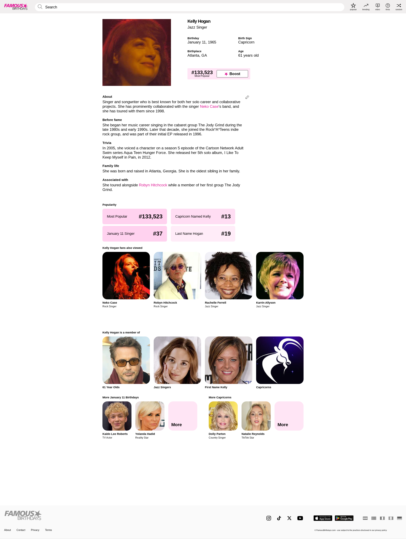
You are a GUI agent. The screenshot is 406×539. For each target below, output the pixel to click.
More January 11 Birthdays (120, 397)
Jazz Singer (197, 27)
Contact (20, 530)
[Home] (102, 515)
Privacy (35, 530)
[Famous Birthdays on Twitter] (289, 518)
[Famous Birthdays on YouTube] (300, 518)
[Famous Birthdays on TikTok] (279, 518)
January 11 (196, 42)
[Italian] (391, 518)
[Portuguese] (373, 518)
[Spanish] (365, 518)
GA (204, 55)
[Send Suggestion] (247, 98)
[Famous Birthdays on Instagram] (268, 518)
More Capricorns (220, 397)
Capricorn (246, 42)
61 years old (248, 55)
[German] (399, 518)
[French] (382, 518)
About (7, 530)
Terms (48, 530)
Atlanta (193, 55)
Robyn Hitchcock (153, 185)
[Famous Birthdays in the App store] (323, 518)
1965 (212, 42)
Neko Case (209, 106)
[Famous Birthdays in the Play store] (344, 518)
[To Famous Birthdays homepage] (16, 6)
